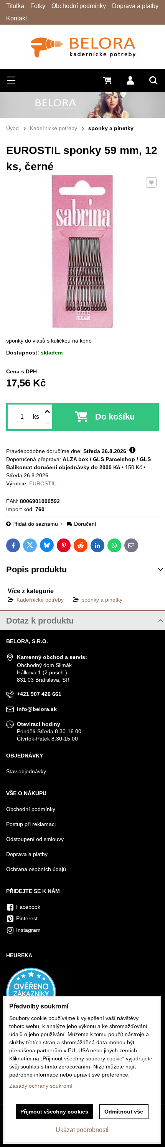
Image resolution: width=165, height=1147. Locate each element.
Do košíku (115, 416)
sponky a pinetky (102, 600)
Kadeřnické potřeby (40, 600)
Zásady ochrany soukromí (41, 1086)
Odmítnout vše (123, 1112)
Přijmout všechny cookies (54, 1112)
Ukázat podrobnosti (82, 1130)
